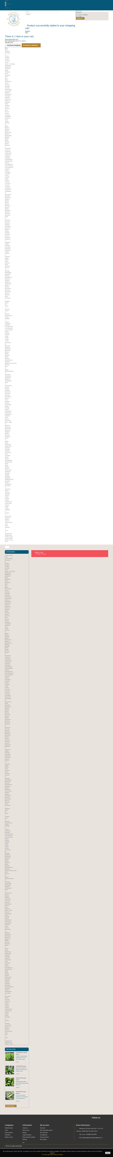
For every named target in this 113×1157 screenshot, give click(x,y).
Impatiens (7, 301)
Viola (6, 525)
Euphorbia (7, 239)
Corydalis (7, 177)
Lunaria (7, 339)
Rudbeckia (7, 436)
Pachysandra (8, 385)
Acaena (7, 56)
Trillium (7, 506)
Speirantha (7, 478)
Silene (6, 465)
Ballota (6, 126)
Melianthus (7, 350)
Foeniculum (8, 250)
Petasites (7, 395)
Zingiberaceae (8, 535)
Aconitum (7, 60)
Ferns (6, 541)
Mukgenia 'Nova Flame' (11, 363)
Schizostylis (8, 452)
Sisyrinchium (8, 470)
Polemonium (8, 412)
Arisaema (7, 105)
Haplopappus (8, 272)
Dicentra (7, 204)
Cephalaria (7, 158)
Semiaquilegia (8, 460)
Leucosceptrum (9, 330)
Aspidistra (7, 118)
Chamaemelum (9, 161)
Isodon (6, 306)
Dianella (7, 201)
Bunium (7, 143)
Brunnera (7, 142)
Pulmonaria (8, 420)
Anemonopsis (8, 89)
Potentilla (7, 415)
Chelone (7, 162)
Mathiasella (8, 349)
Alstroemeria (8, 81)
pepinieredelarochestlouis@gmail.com (92, 1137)
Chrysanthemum (9, 166)
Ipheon (6, 302)
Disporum (7, 212)
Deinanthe (7, 196)
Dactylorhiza (8, 194)
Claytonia (7, 169)
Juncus (7, 310)
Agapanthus (8, 67)
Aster (6, 119)
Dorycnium (7, 213)
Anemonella (8, 91)
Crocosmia (7, 183)
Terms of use (26, 1130)
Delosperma (8, 197)
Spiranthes (7, 481)
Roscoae (7, 435)
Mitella (6, 357)
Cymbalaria (8, 188)
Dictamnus (7, 205)
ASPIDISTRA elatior (21, 1066)
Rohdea (7, 433)
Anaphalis (7, 86)
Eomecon (7, 223)
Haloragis (7, 271)
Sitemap (25, 1139)
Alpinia (6, 80)
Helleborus (7, 282)
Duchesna (7, 215)
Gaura (6, 261)
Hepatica (7, 285)
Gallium (7, 259)
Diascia (7, 202)
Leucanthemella (9, 326)
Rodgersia (7, 431)
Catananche (8, 154)
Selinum (7, 458)
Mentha (7, 353)
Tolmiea (7, 500)
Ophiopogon (8, 377)
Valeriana (7, 527)
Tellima (6, 490)
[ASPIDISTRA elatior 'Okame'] (9, 1095)
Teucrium (7, 492)
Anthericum (8, 99)
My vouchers (43, 1139)
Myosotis (7, 365)
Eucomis (7, 236)
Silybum (7, 468)
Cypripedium (8, 191)
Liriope (6, 336)
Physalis (7, 403)
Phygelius (7, 401)
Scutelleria (7, 455)
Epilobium (7, 224)
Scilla (6, 454)
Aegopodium (8, 65)
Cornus (6, 175)
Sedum (6, 457)
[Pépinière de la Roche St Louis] (14, 19)
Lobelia (6, 337)
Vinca (6, 524)
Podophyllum (8, 411)
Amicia (6, 83)
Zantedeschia (8, 533)
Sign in (6, 0)
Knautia (7, 317)
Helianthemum (8, 277)
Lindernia (7, 334)
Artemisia (7, 108)
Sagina (6, 441)
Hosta (6, 296)
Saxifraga (7, 449)
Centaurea (7, 156)
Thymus (7, 495)
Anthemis (7, 97)
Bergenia (7, 134)
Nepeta (6, 369)
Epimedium (8, 226)
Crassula (7, 181)
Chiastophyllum (9, 164)
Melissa (7, 352)
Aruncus (7, 111)
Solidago (7, 474)
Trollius (7, 508)
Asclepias (7, 115)
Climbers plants (9, 536)
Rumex (6, 438)
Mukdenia (7, 361)
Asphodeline (8, 116)
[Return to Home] (6, 547)
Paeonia (7, 387)
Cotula (6, 178)
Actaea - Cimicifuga (10, 64)
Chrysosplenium (9, 167)
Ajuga (6, 70)
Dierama (7, 207)
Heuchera (7, 290)
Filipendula (7, 248)
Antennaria (7, 95)
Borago (6, 140)
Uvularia (7, 513)
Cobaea (7, 170)
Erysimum (7, 234)
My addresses (43, 1135)
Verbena (7, 519)
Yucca (6, 530)
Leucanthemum (9, 328)
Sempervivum (8, 462)
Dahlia (6, 216)
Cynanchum (8, 189)
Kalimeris (7, 314)
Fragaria (7, 252)
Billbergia (7, 137)
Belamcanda (8, 132)
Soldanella (7, 471)
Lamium (7, 322)
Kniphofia (7, 318)
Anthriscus (7, 100)
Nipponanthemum (9, 371)
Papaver (7, 388)
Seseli (6, 463)
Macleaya (7, 345)
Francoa (7, 253)
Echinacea (7, 220)
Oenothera (7, 374)
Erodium (7, 231)
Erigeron (7, 229)
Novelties (7, 51)
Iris (5, 304)
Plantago (7, 408)
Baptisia (7, 127)
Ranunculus (8, 427)
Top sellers (11, 1049)
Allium (6, 76)
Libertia (7, 331)
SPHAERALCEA (9, 479)
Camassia (7, 150)
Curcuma (7, 185)
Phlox (6, 400)
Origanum (7, 379)
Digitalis (7, 209)
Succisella (7, 486)
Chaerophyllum (8, 159)
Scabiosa (7, 450)
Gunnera (7, 267)
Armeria (7, 107)
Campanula (8, 151)
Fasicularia (7, 247)
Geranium (7, 263)
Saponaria (7, 447)
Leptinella (7, 325)
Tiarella (7, 497)
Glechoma (7, 266)
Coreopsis (7, 173)
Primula (7, 419)
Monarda (7, 358)
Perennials (7, 53)
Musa (6, 366)
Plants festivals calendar (29, 1137)
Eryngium (7, 232)
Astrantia (7, 123)
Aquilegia (7, 102)
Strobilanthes (8, 484)
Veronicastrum (8, 522)
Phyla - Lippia (8, 422)
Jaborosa (7, 309)
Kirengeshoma (8, 315)
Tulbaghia (7, 509)
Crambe (7, 180)
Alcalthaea (7, 72)
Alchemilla (7, 75)
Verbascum (8, 517)
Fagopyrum (8, 242)
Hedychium (8, 274)
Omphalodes (8, 376)
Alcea (6, 73)
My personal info (44, 1137)
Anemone (7, 88)
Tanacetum (8, 489)
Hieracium (7, 294)
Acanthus (7, 57)
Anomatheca (8, 94)
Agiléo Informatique (17, 1146)
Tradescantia (8, 503)
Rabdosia (7, 425)
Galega (6, 258)
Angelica (7, 92)
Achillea (7, 59)
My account (44, 1125)
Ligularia (7, 333)
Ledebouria (7, 323)
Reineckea (7, 430)
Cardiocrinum (8, 153)
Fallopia (7, 244)
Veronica (7, 521)
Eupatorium (8, 237)
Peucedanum (8, 396)
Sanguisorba (8, 446)
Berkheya (7, 145)
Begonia (7, 131)
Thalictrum (7, 493)
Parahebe (7, 390)
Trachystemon (8, 501)
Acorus (6, 62)
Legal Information (27, 1135)
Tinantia (7, 498)
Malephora (7, 347)
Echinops (7, 221)
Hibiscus (7, 293)
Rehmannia (8, 428)
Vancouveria (8, 516)
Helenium (7, 275)
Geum (6, 264)
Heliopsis (7, 280)
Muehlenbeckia (9, 360)
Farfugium (7, 245)
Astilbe (6, 121)
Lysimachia (8, 342)
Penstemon (8, 392)
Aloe (6, 78)
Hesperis (7, 287)
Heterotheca (8, 288)
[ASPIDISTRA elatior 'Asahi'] (9, 1081)
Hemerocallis (8, 283)
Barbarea (7, 129)
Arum (6, 110)
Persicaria (7, 393)
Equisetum (7, 228)
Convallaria (8, 172)
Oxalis (6, 382)
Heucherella (8, 291)
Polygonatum (8, 414)
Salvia (6, 443)
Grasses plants (9, 538)
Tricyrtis (7, 505)
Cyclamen (7, 186)
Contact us (7, 8)
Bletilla (6, 138)
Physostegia (8, 404)
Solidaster (7, 476)
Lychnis (7, 341)
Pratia (6, 417)
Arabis (6, 103)
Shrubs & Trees (9, 540)
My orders (42, 1128)
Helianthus (7, 279)
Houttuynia (7, 298)
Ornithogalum (8, 380)
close (107, 1153)
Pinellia (7, 406)
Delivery (25, 1132)
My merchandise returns (46, 1130)
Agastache (7, 68)
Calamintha (8, 148)
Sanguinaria (8, 444)
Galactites (7, 256)
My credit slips (44, 1132)
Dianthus (7, 199)
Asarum (7, 113)
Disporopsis (8, 210)
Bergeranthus (8, 135)
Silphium (7, 466)
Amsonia (7, 84)
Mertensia (7, 355)
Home (6, 49)
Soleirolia (7, 473)
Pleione (7, 409)
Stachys (7, 482)
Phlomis (7, 398)
